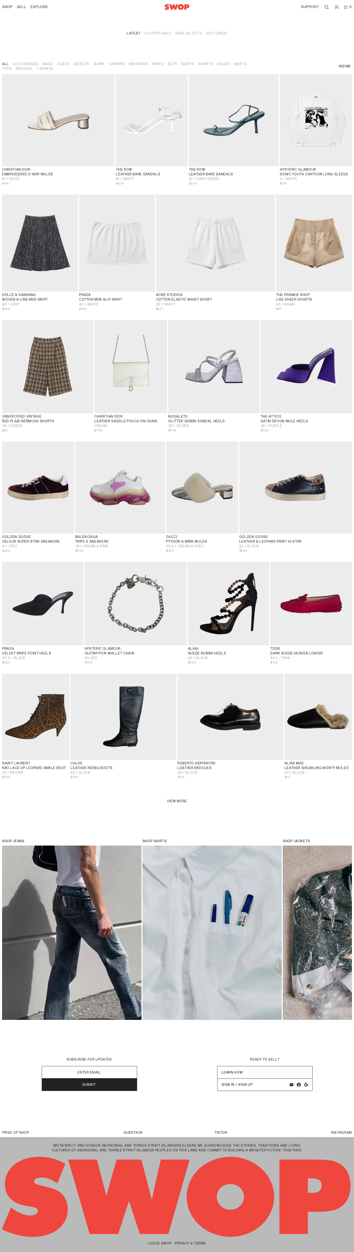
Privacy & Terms (190, 1243)
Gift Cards (216, 33)
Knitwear (138, 64)
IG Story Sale (158, 33)
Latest (133, 33)
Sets (172, 64)
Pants (158, 64)
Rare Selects (188, 33)
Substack (133, 1133)
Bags (48, 64)
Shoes (223, 64)
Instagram (341, 1133)
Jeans (99, 64)
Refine (345, 66)
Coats (63, 64)
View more (177, 801)
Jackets (81, 64)
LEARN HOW (232, 1072)
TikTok (220, 1133)
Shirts (187, 64)
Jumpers (117, 64)
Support (310, 7)
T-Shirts (45, 69)
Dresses (24, 69)
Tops (7, 69)
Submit (89, 1085)
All (5, 64)
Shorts (205, 64)
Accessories (26, 64)
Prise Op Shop (15, 1133)
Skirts (240, 64)
